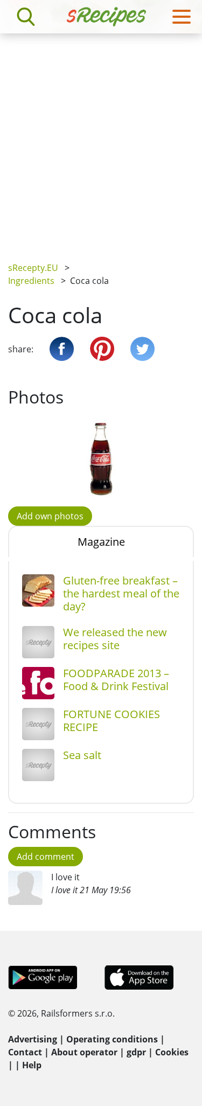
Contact (25, 1052)
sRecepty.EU (33, 268)
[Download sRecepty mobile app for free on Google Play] (43, 977)
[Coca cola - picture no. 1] (101, 459)
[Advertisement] (101, 140)
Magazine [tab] (101, 541)
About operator (84, 1052)
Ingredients (31, 281)
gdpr (136, 1052)
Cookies (172, 1052)
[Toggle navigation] (181, 16)
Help (31, 1065)
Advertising (32, 1039)
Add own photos (50, 516)
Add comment (45, 856)
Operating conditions (112, 1039)
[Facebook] (62, 349)
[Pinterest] (102, 349)
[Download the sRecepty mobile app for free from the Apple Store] (138, 977)
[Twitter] (142, 349)
